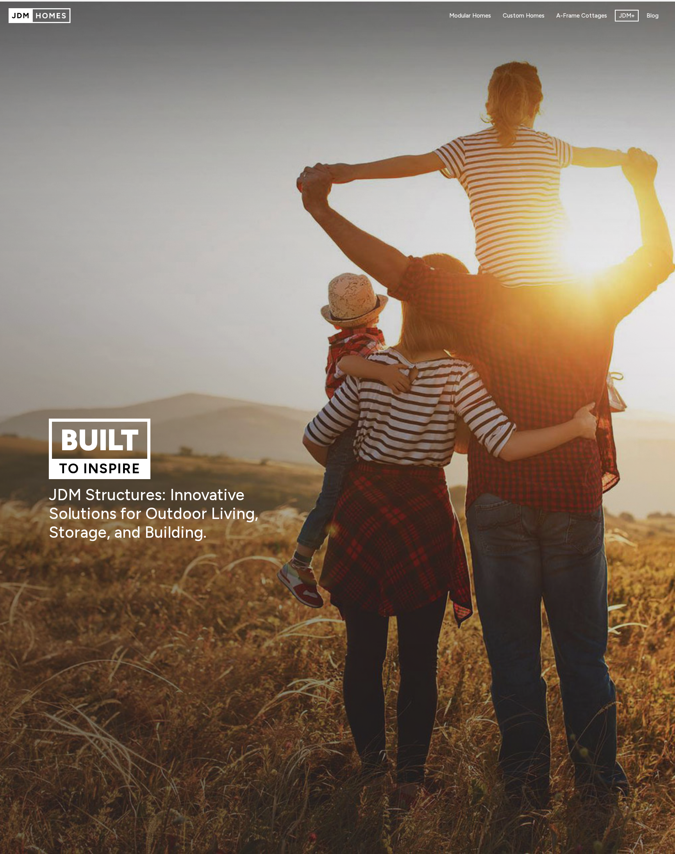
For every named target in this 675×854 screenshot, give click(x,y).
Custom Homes (524, 15)
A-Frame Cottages (581, 15)
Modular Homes (470, 15)
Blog (652, 15)
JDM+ (627, 15)
